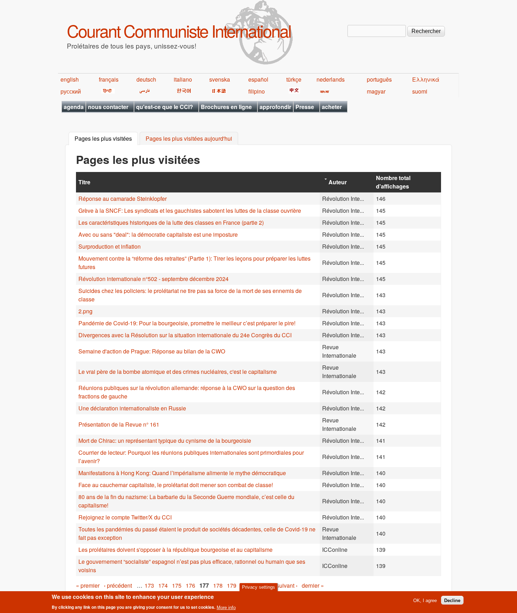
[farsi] (143, 91)
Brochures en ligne (226, 107)
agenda (74, 107)
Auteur (337, 182)
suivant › (287, 585)
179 (231, 585)
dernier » (313, 585)
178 (218, 585)
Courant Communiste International (179, 30)
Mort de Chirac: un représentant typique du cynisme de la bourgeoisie (164, 440)
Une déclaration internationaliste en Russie (132, 408)
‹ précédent (118, 585)
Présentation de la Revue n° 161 (118, 424)
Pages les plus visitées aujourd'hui (189, 139)
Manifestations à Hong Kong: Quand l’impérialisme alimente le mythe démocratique (182, 473)
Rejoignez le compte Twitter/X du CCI (125, 517)
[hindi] (107, 91)
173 (149, 585)
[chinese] (293, 91)
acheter (332, 107)
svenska (219, 79)
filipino (256, 91)
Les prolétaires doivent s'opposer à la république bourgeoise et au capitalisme (175, 549)
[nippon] (217, 91)
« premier (88, 585)
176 (190, 585)
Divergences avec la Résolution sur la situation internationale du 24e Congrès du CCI (185, 335)
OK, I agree (425, 600)
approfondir (275, 107)
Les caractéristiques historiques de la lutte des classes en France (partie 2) (171, 222)
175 (176, 585)
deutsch (146, 79)
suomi (419, 91)
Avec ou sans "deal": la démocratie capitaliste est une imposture (158, 234)
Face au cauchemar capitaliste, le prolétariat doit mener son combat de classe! (175, 485)
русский (70, 91)
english (69, 79)
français (109, 79)
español (258, 79)
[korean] (182, 91)
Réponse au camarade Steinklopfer (122, 198)
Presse (304, 107)
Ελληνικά (425, 79)
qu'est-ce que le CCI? (164, 107)
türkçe (293, 79)
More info (226, 607)
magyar (376, 91)
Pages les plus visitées (106, 139)
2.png (85, 311)
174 (163, 585)
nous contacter (108, 107)
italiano (183, 79)
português (379, 79)
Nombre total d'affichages (393, 182)
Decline (452, 600)
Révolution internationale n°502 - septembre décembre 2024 (153, 279)
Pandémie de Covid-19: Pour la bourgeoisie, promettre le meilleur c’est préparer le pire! (186, 323)
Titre (84, 182)
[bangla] (323, 91)
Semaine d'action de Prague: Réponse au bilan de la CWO (151, 351)
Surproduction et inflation (109, 246)
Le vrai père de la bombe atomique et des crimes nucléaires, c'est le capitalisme (177, 372)
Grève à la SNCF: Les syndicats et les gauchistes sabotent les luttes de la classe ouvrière (189, 210)
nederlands (331, 79)
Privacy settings (258, 587)
